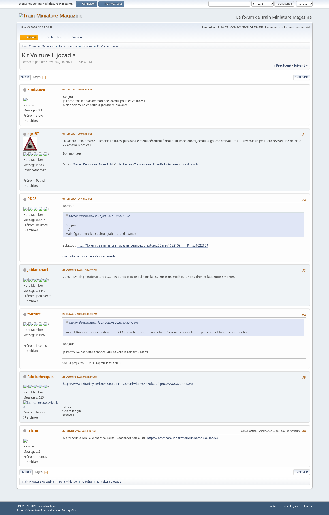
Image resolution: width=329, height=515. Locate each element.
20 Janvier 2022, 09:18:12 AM (79, 430)
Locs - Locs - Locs (191, 164)
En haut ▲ (307, 506)
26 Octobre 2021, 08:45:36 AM (79, 376)
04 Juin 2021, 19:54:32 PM (77, 89)
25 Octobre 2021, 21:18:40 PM (79, 314)
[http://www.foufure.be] (25, 340)
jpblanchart (37, 269)
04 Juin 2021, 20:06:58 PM (77, 133)
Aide (273, 506)
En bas (25, 77)
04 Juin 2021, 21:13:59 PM (77, 198)
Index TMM (106, 164)
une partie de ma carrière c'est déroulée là (88, 256)
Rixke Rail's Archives (165, 164)
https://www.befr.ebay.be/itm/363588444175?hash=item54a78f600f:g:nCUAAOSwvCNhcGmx (128, 384)
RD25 (31, 198)
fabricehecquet (40, 376)
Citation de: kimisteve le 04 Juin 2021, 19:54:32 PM (99, 216)
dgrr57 (33, 133)
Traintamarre (142, 164)
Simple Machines (47, 506)
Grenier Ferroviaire (85, 164)
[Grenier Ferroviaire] (25, 175)
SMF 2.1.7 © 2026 (26, 506)
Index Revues (123, 164)
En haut (26, 472)
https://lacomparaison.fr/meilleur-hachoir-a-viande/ (182, 438)
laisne (32, 430)
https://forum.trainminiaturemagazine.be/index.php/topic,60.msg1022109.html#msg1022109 (142, 245)
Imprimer (301, 77)
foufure (34, 314)
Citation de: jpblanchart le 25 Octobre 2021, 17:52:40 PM (103, 323)
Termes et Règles (288, 506)
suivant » (301, 65)
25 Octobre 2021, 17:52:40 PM (79, 269)
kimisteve (36, 89)
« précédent (282, 65)
